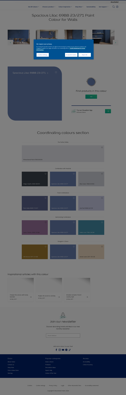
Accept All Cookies (71, 54)
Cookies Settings (42, 54)
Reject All (84, 54)
